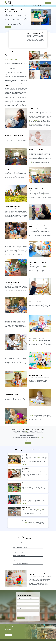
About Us (23, 2)
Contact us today (36, 581)
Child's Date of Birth (20, 606)
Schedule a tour (47, 266)
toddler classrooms (39, 457)
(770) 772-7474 (9, 632)
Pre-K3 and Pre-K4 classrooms (27, 486)
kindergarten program (27, 499)
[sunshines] (45, 74)
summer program (26, 522)
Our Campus (33, 2)
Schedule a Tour (48, 2)
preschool (25, 471)
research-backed (43, 341)
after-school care (40, 509)
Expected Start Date (31, 606)
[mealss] (34, 55)
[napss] (45, 65)
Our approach (31, 415)
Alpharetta (26, 431)
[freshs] (34, 74)
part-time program (9, 64)
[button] (28, 542)
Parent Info (38, 2)
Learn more (24, 464)
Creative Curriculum (34, 340)
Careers (42, 2)
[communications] (34, 65)
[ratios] (45, 55)
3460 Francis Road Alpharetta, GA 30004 (11, 59)
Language (30, 162)
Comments (18, 610)
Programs (28, 2)
